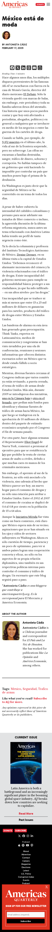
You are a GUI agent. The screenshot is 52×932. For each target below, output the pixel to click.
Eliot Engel (31, 442)
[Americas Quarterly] (14, 4)
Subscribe (20, 830)
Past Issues (26, 820)
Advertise (26, 854)
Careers (26, 861)
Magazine (26, 864)
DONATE (40, 4)
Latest (26, 870)
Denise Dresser (26, 254)
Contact (26, 857)
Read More (26, 813)
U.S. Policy (26, 874)
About (26, 851)
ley (4, 454)
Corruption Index (26, 877)
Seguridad (30, 689)
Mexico (16, 689)
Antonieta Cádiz (16, 44)
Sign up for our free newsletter (26, 906)
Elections (26, 867)
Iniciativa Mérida (26, 516)
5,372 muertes (11, 142)
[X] (18, 68)
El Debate (29, 94)
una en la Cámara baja (16, 398)
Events (26, 880)
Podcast (26, 842)
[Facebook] (12, 68)
